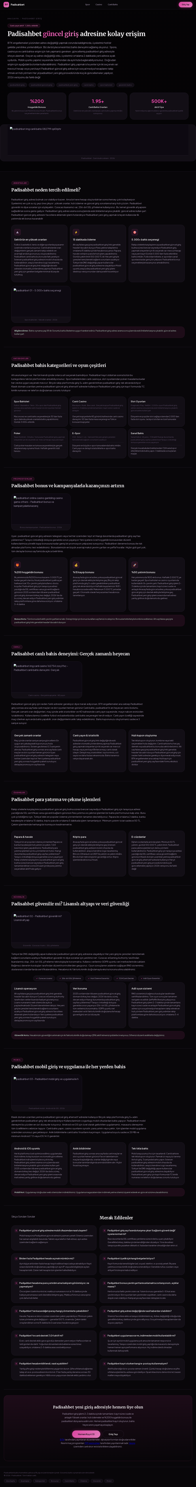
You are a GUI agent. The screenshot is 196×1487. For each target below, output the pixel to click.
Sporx (132, 1443)
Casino (99, 4)
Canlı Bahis (113, 4)
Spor (87, 4)
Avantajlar (25, 1481)
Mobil (109, 1481)
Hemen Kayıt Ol (86, 1434)
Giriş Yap (185, 4)
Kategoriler (40, 1481)
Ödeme (83, 1481)
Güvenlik (97, 1481)
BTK (62, 1439)
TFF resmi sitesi (92, 1443)
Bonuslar (55, 1481)
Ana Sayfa (13, 18)
